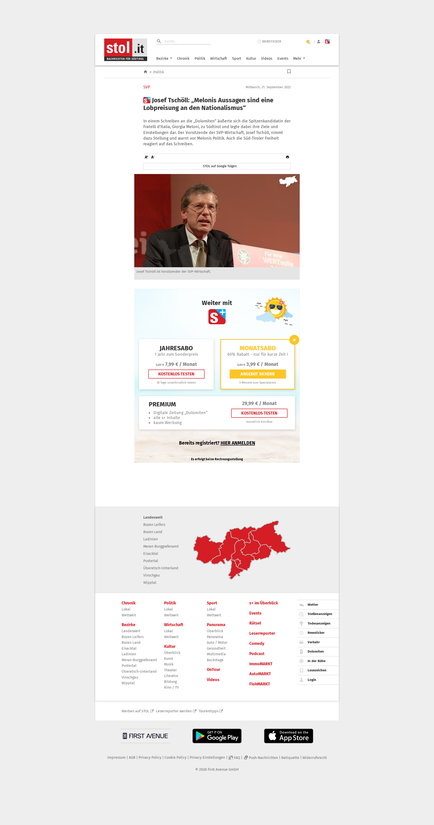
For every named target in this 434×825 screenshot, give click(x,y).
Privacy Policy (150, 757)
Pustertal (150, 561)
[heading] (217, 104)
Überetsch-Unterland (160, 568)
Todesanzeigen (319, 623)
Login (312, 680)
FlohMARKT (259, 684)
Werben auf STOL (135, 711)
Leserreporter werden (174, 711)
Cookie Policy (175, 757)
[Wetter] (308, 42)
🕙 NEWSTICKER (269, 41)
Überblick (172, 653)
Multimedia (216, 654)
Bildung (170, 682)
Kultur (251, 58)
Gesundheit (216, 648)
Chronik (183, 58)
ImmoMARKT (261, 664)
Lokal (126, 609)
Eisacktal (150, 553)
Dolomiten (316, 651)
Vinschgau (151, 575)
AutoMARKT (260, 674)
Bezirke (162, 58)
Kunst (168, 658)
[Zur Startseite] (145, 71)
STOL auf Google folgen (220, 166)
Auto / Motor (217, 642)
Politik (200, 58)
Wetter (313, 605)
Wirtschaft (218, 58)
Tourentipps (208, 711)
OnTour (213, 669)
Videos (266, 58)
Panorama (216, 624)
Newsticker (316, 633)
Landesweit (153, 517)
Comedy (256, 643)
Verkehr (314, 642)
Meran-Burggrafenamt (161, 546)
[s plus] (327, 41)
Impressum (116, 757)
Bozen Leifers (154, 524)
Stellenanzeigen (320, 614)
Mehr (297, 58)
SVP (146, 87)
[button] (289, 71)
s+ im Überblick (263, 603)
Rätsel (255, 623)
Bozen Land (152, 532)
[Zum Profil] (318, 41)
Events (282, 58)
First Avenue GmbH (223, 769)
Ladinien (150, 539)
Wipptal (149, 582)
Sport (236, 58)
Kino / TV (171, 687)
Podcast (256, 653)
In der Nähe (317, 661)
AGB (132, 757)
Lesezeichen (317, 670)
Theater (170, 670)
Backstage (215, 660)
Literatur (171, 676)
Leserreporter (262, 633)
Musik (168, 664)
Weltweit (129, 615)
